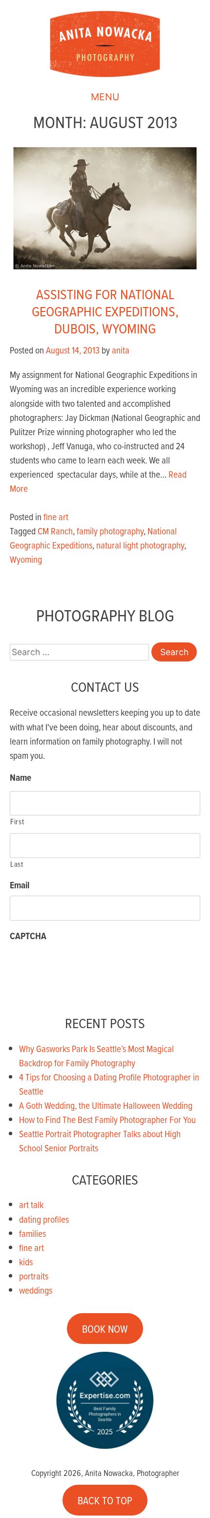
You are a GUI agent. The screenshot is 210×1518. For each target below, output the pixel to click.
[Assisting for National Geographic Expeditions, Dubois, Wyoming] (105, 271)
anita (120, 349)
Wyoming (26, 559)
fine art (55, 516)
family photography (110, 530)
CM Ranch (55, 530)
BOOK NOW (105, 1328)
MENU (105, 97)
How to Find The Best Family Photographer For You (107, 1119)
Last (16, 863)
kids (26, 1261)
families (32, 1233)
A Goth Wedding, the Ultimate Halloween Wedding (105, 1105)
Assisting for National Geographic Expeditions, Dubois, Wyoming (105, 311)
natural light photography (140, 544)
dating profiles (44, 1219)
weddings (35, 1290)
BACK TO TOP (105, 1500)
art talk (31, 1204)
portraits (33, 1275)
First (17, 821)
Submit (39, 976)
